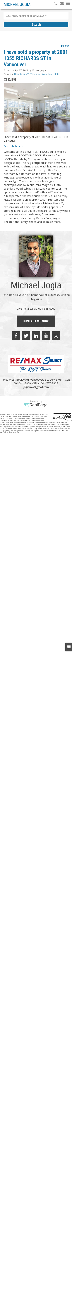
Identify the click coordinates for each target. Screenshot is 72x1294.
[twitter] (26, 335)
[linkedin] (36, 335)
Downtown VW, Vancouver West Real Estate (36, 74)
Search (36, 24)
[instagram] (56, 335)
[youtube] (46, 335)
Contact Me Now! (36, 321)
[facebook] (16, 335)
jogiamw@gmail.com (36, 387)
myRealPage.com (36, 405)
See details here (13, 146)
